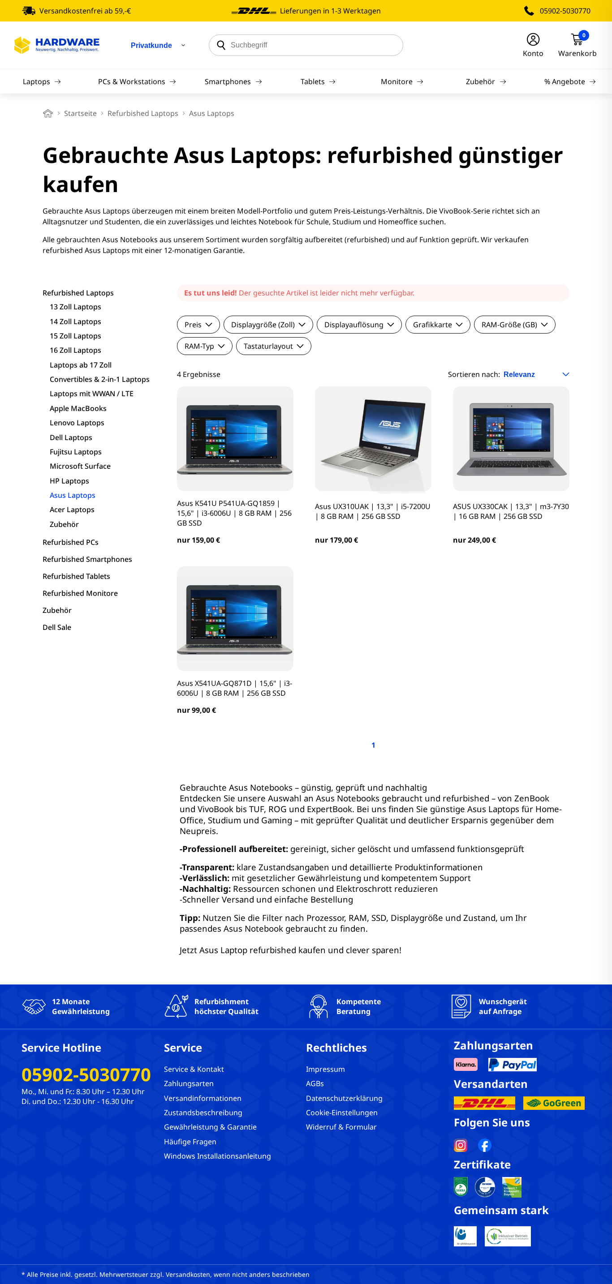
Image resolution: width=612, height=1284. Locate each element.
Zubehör (480, 81)
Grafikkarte (432, 325)
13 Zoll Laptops (75, 307)
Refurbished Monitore (80, 593)
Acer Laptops (72, 509)
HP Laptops (69, 481)
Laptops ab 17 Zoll (81, 365)
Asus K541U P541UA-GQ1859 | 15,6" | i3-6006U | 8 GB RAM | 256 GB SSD (234, 513)
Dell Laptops (71, 437)
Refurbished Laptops (143, 113)
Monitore (397, 81)
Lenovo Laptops (77, 423)
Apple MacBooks (78, 408)
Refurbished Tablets (76, 576)
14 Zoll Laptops (75, 321)
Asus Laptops (72, 495)
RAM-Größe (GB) (509, 325)
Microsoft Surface (80, 466)
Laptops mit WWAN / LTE (92, 393)
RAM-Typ (199, 346)
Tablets (313, 81)
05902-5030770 (565, 11)
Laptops (36, 81)
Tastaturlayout (268, 346)
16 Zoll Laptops (75, 350)
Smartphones (228, 81)
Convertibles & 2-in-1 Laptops (100, 379)
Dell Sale (57, 627)
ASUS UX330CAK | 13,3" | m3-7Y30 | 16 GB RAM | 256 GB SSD (511, 511)
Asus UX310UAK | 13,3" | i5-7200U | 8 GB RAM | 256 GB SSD (373, 511)
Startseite (80, 113)
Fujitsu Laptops (76, 452)
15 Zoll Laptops (75, 336)
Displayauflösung (354, 325)
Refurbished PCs (71, 542)
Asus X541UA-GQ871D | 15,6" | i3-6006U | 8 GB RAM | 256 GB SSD (234, 688)
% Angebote (564, 81)
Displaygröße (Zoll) (263, 325)
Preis (193, 325)
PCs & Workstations (131, 81)
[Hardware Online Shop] (56, 45)
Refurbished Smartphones (87, 559)
